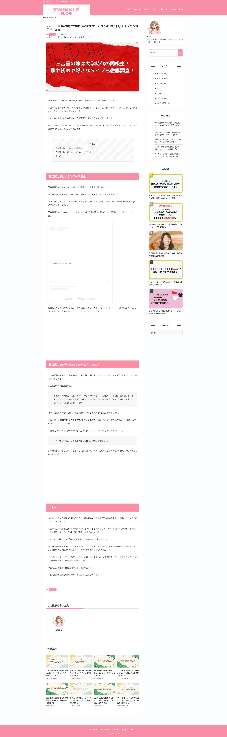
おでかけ (161, 83)
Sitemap (123, 729)
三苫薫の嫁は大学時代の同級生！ (70, 148)
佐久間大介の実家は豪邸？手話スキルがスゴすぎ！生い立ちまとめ (168, 155)
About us (115, 729)
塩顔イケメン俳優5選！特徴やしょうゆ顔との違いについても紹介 (167, 133)
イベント (162, 74)
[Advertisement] (92, 333)
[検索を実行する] (180, 52)
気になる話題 (163, 103)
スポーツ (162, 98)
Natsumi (59, 630)
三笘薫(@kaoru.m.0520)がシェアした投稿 (80, 299)
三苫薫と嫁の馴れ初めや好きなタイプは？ (74, 152)
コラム (160, 93)
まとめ (58, 156)
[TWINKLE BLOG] (66, 10)
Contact (131, 729)
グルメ (160, 88)
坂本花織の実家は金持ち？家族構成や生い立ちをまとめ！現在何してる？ (168, 125)
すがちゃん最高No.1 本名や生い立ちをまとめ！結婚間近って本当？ (168, 141)
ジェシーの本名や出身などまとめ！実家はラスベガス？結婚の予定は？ (168, 148)
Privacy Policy (104, 729)
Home (95, 729)
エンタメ (52, 34)
